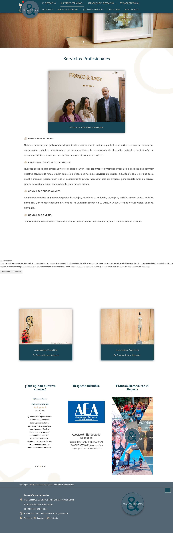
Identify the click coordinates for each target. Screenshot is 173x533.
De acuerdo (6, 272)
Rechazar (17, 272)
